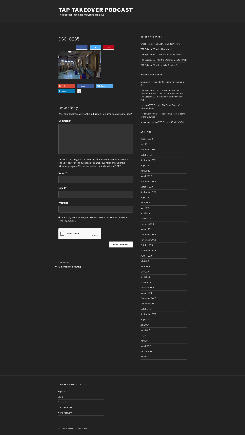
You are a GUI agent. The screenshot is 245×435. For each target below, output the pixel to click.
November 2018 (148, 240)
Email (62, 188)
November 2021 (148, 149)
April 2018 (145, 277)
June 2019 (145, 202)
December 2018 (148, 234)
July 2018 (145, 261)
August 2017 (146, 319)
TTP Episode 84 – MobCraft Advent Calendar (162, 54)
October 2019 (147, 187)
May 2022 (145, 144)
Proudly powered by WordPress (72, 428)
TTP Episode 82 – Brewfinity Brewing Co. (160, 65)
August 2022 (147, 139)
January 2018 (147, 293)
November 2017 (148, 303)
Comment (64, 120)
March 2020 (146, 176)
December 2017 (148, 298)
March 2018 (146, 282)
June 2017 (145, 330)
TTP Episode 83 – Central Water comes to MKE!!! (164, 60)
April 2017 (145, 341)
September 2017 (148, 314)
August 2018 (147, 256)
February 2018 (147, 287)
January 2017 (146, 356)
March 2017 (146, 346)
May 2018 (145, 271)
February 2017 (147, 351)
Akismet (63, 166)
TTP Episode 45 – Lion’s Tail (171, 122)
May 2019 (145, 208)
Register (62, 391)
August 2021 (146, 165)
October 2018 (147, 245)
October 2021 (147, 155)
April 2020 (145, 171)
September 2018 (148, 250)
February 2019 (147, 224)
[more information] (79, 92)
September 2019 (148, 192)
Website (63, 202)
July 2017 (145, 325)
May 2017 (145, 335)
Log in (60, 397)
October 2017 (147, 309)
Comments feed (65, 407)
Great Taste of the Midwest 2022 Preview (160, 44)
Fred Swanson (147, 114)
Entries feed (63, 402)
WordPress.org (65, 413)
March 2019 (146, 218)
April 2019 (145, 213)
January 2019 (147, 229)
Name (62, 173)
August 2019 (147, 197)
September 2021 (148, 160)
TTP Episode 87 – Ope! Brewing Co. (157, 49)
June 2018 (145, 266)
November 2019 (148, 181)
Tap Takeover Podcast (95, 10)
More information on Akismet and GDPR (99, 166)
